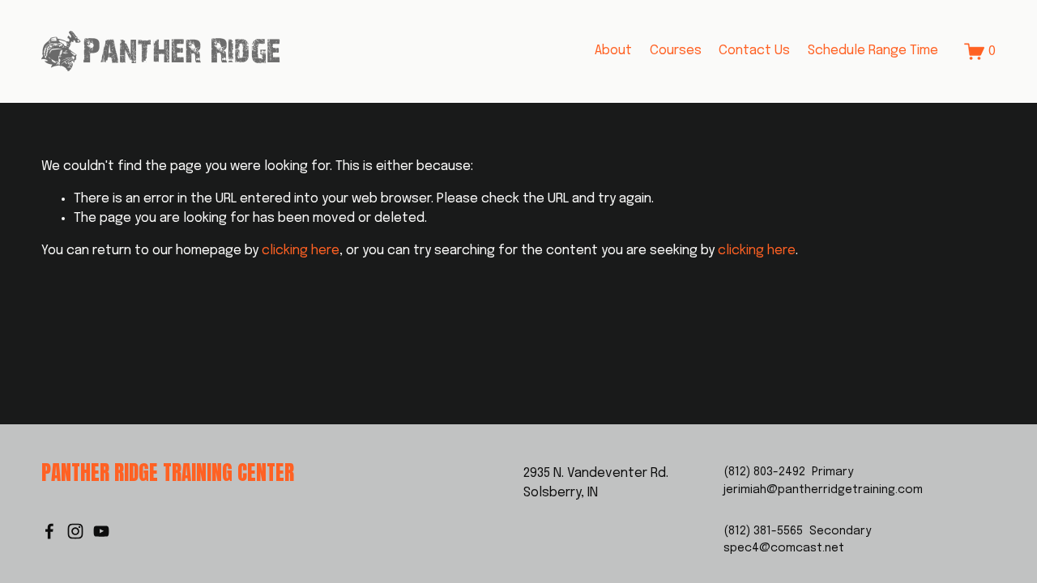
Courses (676, 50)
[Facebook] (49, 531)
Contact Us (754, 50)
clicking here (300, 250)
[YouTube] (101, 531)
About (613, 50)
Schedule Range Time (873, 50)
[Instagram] (75, 531)
